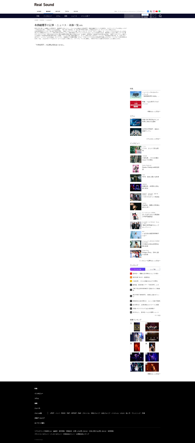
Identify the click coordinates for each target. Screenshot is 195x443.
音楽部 (145, 15)
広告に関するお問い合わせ (97, 431)
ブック (154, 17)
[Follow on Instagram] (154, 11)
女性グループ (105, 413)
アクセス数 (137, 269)
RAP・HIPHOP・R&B (74, 413)
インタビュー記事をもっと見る (149, 261)
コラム (58, 16)
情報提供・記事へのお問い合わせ (77, 431)
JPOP (52, 413)
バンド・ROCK (60, 413)
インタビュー (47, 16)
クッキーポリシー (56, 434)
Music (48, 11)
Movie (58, 11)
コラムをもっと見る (152, 139)
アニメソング (136, 413)
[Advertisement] (111, 4)
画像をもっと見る (153, 374)
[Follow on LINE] (159, 11)
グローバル (86, 413)
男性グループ (95, 413)
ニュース (74, 16)
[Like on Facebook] (148, 11)
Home (39, 11)
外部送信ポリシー (69, 434)
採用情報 (111, 431)
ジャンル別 (84, 16)
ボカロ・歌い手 (125, 413)
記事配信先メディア (82, 434)
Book (76, 11)
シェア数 (153, 269)
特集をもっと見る (153, 111)
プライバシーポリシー (42, 434)
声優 (143, 413)
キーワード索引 (39, 423)
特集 (38, 16)
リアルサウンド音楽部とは (43, 431)
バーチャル (115, 413)
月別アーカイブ (39, 418)
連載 (65, 16)
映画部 (146, 17)
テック (154, 15)
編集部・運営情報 (59, 431)
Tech (67, 11)
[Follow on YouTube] (157, 11)
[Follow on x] (151, 11)
